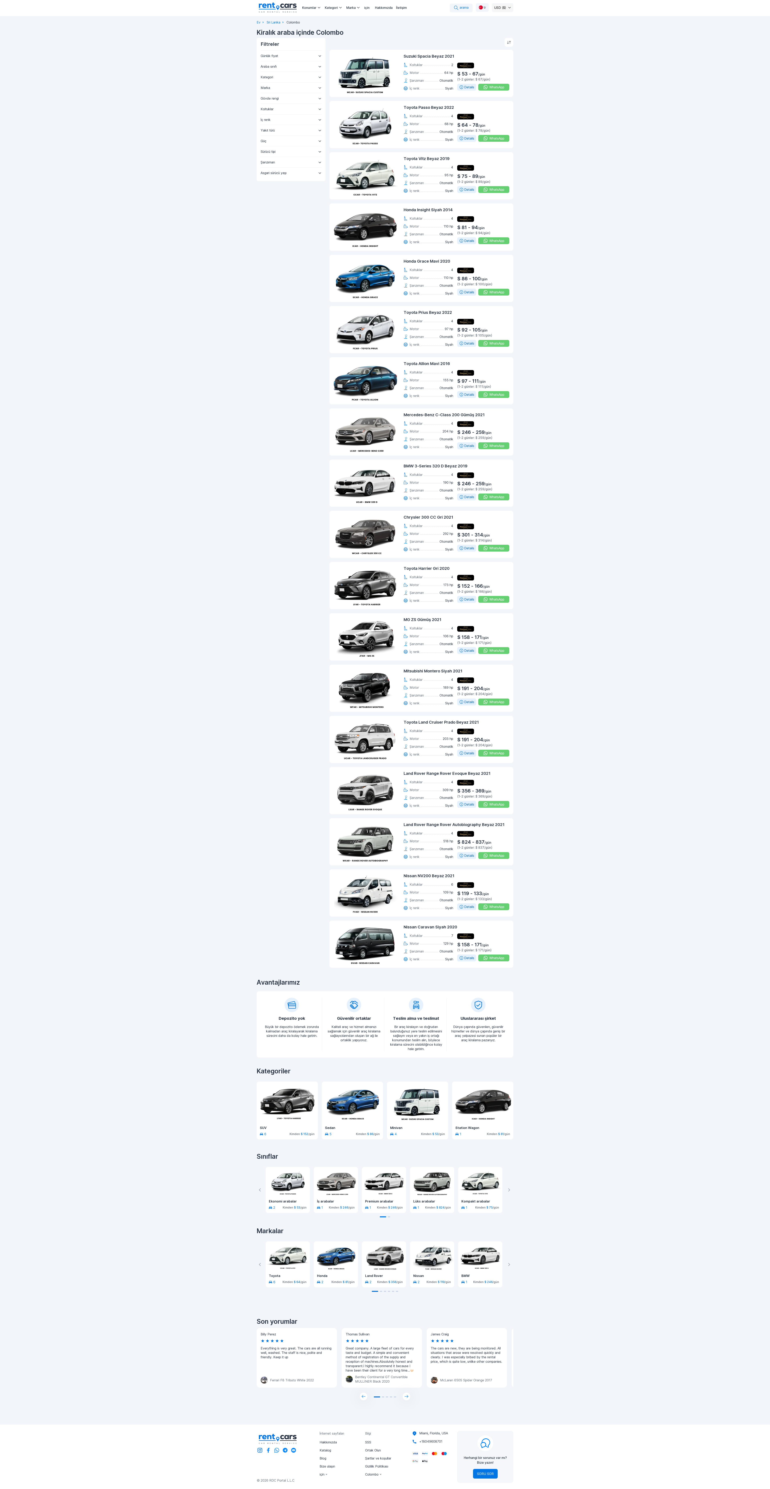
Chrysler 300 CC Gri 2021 (428, 517)
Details (469, 87)
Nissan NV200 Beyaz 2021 (429, 875)
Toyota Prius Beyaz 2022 (428, 312)
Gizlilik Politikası (376, 1466)
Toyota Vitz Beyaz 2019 (427, 158)
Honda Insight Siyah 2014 (428, 209)
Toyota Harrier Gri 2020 (427, 568)
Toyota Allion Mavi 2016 (427, 363)
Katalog (325, 1450)
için (367, 8)
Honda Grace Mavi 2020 (427, 261)
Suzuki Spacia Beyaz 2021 (429, 56)
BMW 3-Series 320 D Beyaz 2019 (435, 466)
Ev (258, 22)
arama (464, 7)
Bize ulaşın (327, 1466)
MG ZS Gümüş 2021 (422, 619)
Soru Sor (485, 1474)
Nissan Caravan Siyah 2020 (430, 927)
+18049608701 (430, 1441)
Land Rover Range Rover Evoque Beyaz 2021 (447, 773)
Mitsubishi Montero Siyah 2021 (433, 671)
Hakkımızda (384, 8)
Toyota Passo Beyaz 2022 (429, 107)
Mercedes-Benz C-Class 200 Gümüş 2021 (444, 414)
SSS (368, 1442)
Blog (323, 1458)
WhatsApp (496, 87)
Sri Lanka (273, 22)
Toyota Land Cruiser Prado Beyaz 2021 (441, 722)
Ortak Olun (373, 1450)
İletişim (401, 8)
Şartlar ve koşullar (378, 1458)
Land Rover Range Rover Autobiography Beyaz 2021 (454, 824)
